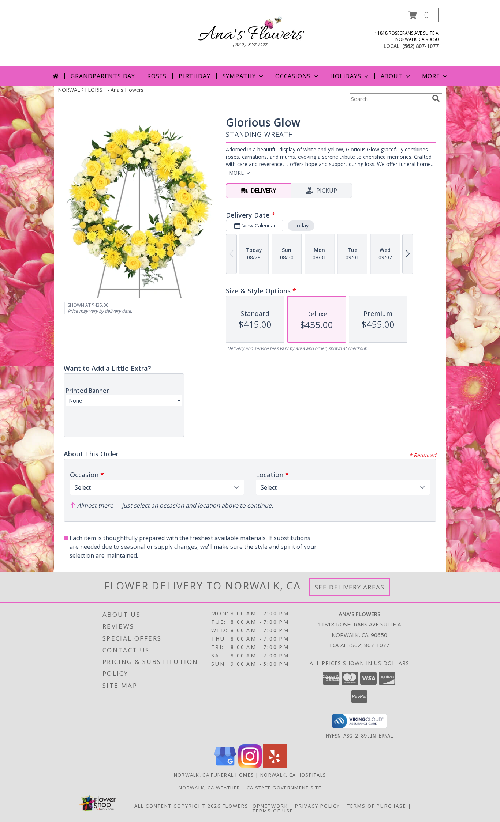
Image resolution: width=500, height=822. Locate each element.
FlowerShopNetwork (255, 806)
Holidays (345, 76)
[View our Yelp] (275, 765)
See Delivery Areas (350, 587)
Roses (157, 76)
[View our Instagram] (250, 765)
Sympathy (239, 76)
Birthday (194, 76)
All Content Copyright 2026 (177, 806)
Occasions (293, 76)
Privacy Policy (317, 806)
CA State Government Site (284, 787)
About (392, 76)
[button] (419, 15)
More (431, 76)
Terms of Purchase (376, 806)
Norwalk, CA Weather (209, 787)
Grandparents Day (103, 76)
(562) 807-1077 (420, 45)
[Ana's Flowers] (250, 34)
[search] (436, 98)
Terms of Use (273, 810)
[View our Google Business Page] (225, 765)
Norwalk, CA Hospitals (293, 775)
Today (301, 225)
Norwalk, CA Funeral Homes (214, 775)
